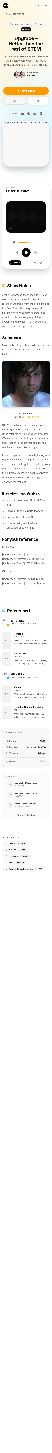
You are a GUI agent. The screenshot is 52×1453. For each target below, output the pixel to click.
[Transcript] (34, 262)
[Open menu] (46, 5)
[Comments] (40, 262)
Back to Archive (16, 14)
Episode (17, 843)
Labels (17, 263)
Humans (17, 850)
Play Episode (28, 90)
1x (38, 242)
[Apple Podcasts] (22, 113)
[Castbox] (34, 113)
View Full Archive (27, 815)
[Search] (39, 5)
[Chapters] (28, 262)
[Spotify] (28, 113)
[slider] (28, 242)
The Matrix (18, 856)
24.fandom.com (30, 416)
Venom (16, 862)
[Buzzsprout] (41, 113)
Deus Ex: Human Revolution (25, 869)
